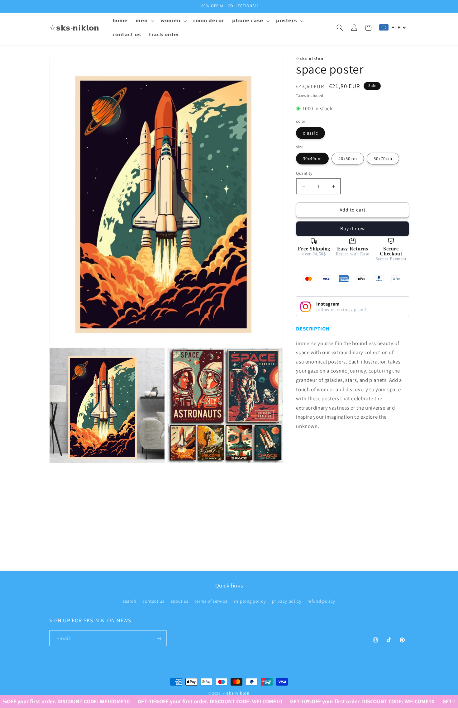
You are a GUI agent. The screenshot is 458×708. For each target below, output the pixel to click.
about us (179, 601)
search (129, 601)
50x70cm (383, 158)
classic (310, 133)
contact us (153, 601)
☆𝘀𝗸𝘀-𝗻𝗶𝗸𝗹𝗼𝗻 (236, 693)
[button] (144, 21)
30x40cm (312, 158)
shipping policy (250, 601)
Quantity (304, 173)
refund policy (321, 601)
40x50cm (347, 158)
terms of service (210, 601)
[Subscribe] (159, 639)
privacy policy (287, 601)
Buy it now (352, 228)
